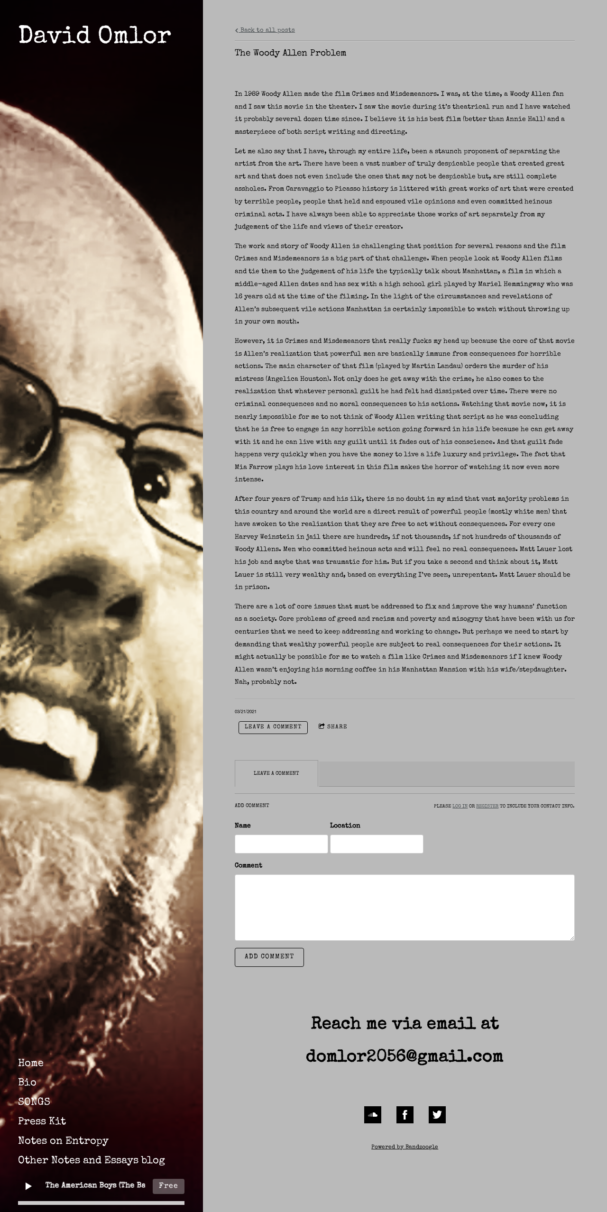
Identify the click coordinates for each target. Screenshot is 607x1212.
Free (168, 1186)
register (487, 806)
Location (345, 826)
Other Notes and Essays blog (91, 1161)
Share (337, 727)
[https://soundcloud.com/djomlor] (372, 1114)
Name (243, 826)
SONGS (34, 1103)
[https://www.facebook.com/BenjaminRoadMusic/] (405, 1114)
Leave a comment (273, 727)
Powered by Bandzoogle (404, 1147)
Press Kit (42, 1122)
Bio (27, 1083)
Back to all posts (267, 31)
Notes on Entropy (63, 1142)
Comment (248, 866)
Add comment (269, 957)
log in (460, 806)
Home (31, 1064)
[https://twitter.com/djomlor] (437, 1114)
